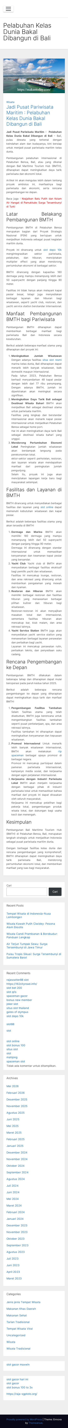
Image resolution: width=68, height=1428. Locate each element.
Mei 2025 (12, 1126)
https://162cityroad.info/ (21, 983)
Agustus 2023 (15, 1252)
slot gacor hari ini (17, 1379)
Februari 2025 (15, 1139)
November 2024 (17, 1159)
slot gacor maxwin (18, 1364)
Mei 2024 (12, 1198)
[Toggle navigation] (8, 9)
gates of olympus (17, 1012)
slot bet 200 (14, 987)
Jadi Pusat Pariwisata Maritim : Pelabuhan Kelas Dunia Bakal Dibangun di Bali (29, 115)
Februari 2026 (15, 1092)
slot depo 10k (52, 249)
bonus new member (19, 1000)
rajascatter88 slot (17, 979)
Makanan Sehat (16, 1315)
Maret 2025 (14, 1132)
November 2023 (17, 1232)
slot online (46, 507)
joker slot (12, 1004)
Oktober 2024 (15, 1165)
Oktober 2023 (15, 1238)
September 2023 (17, 1245)
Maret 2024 (14, 1205)
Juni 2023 (12, 1265)
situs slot (12, 1049)
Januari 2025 (14, 1145)
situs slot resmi (52, 359)
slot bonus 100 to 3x (19, 1387)
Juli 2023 (12, 1258)
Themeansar (35, 1422)
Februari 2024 (15, 1212)
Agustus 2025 (15, 1112)
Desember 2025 (16, 1099)
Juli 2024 (12, 1185)
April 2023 (13, 1271)
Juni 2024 (12, 1192)
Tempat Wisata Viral (19, 1328)
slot (8, 1030)
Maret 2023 (14, 1278)
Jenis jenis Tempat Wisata (23, 1302)
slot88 (10, 1024)
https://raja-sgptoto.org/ (21, 1393)
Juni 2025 (12, 1119)
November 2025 (17, 1106)
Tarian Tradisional (18, 1322)
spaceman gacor (17, 995)
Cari (9, 885)
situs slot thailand (17, 1008)
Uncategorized (16, 1335)
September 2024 (17, 1172)
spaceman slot (15, 1061)
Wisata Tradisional (18, 1348)
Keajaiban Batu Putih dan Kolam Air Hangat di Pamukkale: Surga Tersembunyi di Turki (34, 202)
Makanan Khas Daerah (21, 1308)
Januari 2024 (15, 1218)
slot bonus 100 (15, 1045)
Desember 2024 (17, 1152)
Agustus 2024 (15, 1179)
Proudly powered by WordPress (24, 1419)
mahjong (11, 1057)
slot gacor (12, 1383)
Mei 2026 (12, 1086)
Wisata (10, 102)
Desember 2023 (17, 1225)
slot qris (11, 992)
